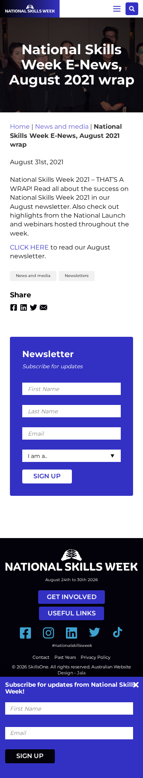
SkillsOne (38, 667)
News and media (62, 126)
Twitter (33, 307)
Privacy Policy (95, 657)
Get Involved (72, 597)
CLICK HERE (29, 247)
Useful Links (72, 613)
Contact (41, 657)
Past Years (65, 657)
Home (20, 126)
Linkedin (23, 307)
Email (43, 307)
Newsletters (77, 275)
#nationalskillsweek (72, 645)
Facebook (13, 307)
